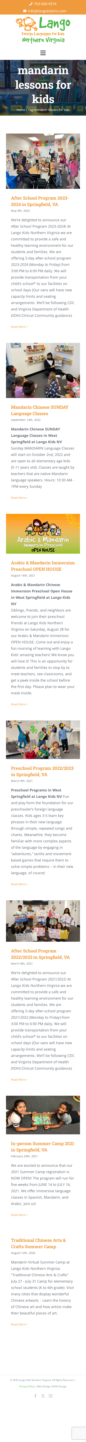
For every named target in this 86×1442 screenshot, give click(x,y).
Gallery (49, 161)
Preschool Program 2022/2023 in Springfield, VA (37, 739)
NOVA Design (59, 1386)
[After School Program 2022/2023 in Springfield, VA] (43, 921)
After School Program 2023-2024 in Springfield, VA (37, 161)
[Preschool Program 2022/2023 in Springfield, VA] (43, 739)
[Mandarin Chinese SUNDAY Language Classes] (43, 370)
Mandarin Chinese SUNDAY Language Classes (37, 370)
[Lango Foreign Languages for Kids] (43, 18)
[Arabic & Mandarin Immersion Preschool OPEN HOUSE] (43, 534)
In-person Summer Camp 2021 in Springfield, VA (37, 1114)
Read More (18, 327)
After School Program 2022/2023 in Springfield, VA (37, 921)
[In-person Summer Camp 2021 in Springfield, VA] (43, 1115)
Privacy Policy (27, 1386)
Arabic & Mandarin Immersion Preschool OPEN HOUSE (37, 533)
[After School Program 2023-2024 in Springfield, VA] (43, 161)
